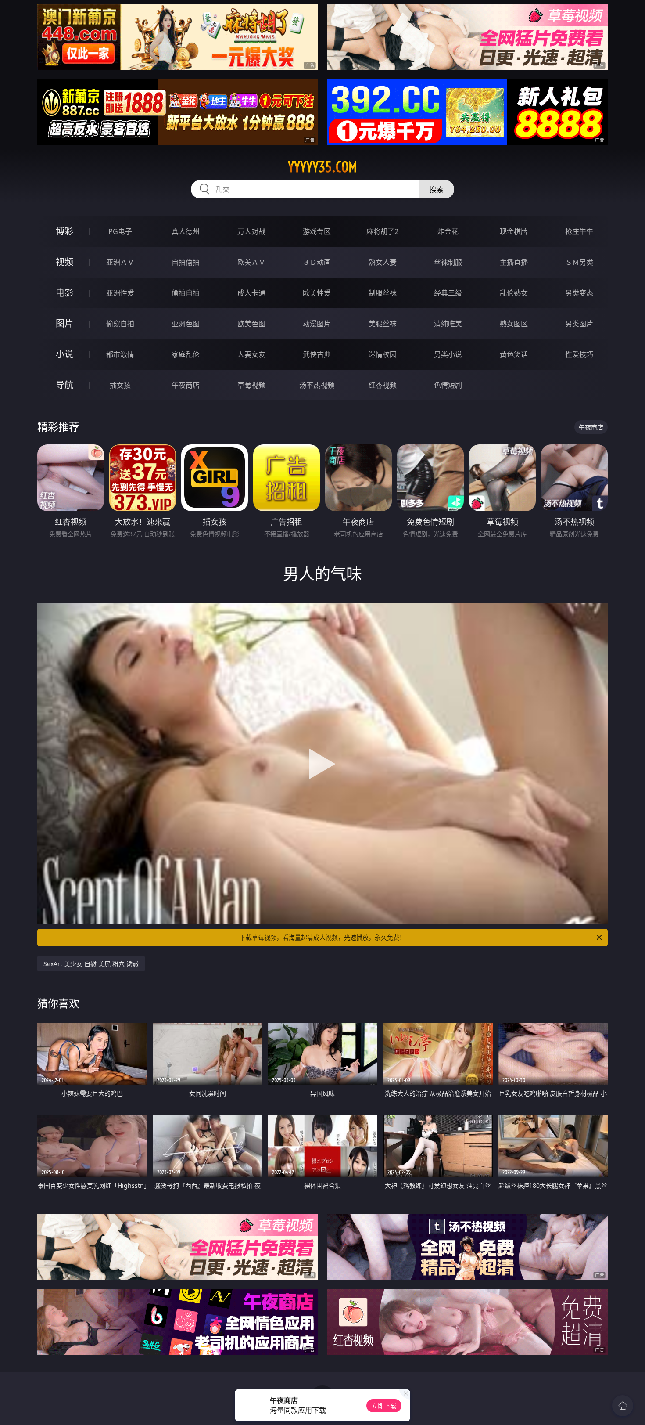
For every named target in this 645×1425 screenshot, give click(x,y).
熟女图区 (514, 323)
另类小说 (448, 354)
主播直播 (514, 262)
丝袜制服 (448, 262)
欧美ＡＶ (251, 262)
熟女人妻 (383, 262)
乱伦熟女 (514, 293)
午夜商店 (186, 385)
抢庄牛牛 (579, 231)
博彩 (64, 231)
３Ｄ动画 (317, 262)
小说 (64, 354)
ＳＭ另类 (579, 262)
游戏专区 (317, 231)
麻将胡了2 (382, 231)
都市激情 (120, 354)
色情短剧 (448, 385)
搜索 (437, 189)
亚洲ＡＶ (120, 262)
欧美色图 (251, 323)
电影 (64, 293)
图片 (64, 323)
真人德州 (186, 231)
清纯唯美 (448, 323)
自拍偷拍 (186, 262)
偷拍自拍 (186, 293)
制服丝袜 (383, 293)
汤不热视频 (316, 385)
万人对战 (251, 231)
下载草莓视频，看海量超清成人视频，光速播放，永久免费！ (322, 937)
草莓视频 (251, 385)
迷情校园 (383, 354)
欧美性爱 (317, 293)
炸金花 (448, 231)
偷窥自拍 (120, 323)
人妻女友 (251, 354)
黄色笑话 (514, 354)
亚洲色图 (186, 323)
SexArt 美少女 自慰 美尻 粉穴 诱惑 (91, 964)
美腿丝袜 (383, 323)
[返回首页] (622, 1405)
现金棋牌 (514, 231)
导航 (64, 385)
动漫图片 (317, 323)
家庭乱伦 (186, 354)
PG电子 (120, 231)
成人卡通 (251, 293)
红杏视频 (383, 385)
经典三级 (448, 293)
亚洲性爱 (120, 293)
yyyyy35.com (322, 167)
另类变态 (579, 293)
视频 (64, 262)
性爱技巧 (579, 354)
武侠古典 (317, 354)
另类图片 (579, 323)
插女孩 (120, 385)
